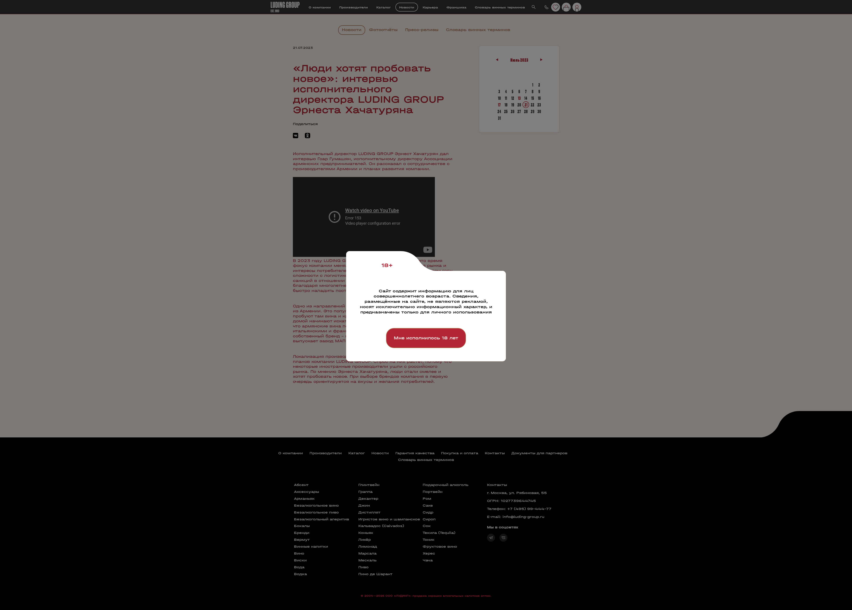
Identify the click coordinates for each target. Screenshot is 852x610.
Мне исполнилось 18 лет (426, 337)
